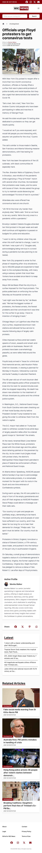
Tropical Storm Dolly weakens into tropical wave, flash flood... (20, 650)
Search (34, 16)
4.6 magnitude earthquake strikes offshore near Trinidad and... (20, 663)
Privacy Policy (26, 831)
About (4, 826)
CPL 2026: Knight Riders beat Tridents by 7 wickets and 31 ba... (20, 657)
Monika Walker (12, 42)
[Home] (3, 24)
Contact (24, 826)
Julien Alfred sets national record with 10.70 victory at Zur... (20, 670)
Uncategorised (14, 24)
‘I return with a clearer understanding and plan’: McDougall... (19, 644)
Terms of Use (26, 836)
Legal (4, 831)
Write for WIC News (8, 836)
